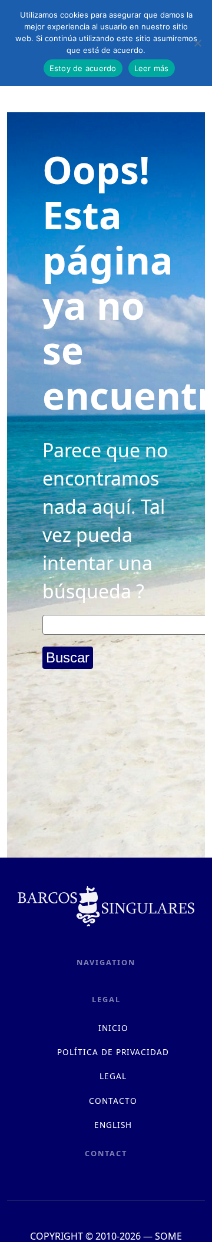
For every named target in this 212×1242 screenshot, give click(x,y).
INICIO (113, 1027)
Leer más (151, 68)
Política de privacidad (113, 1051)
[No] (197, 43)
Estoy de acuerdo (83, 68)
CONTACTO (113, 1100)
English (113, 1124)
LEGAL (113, 1076)
